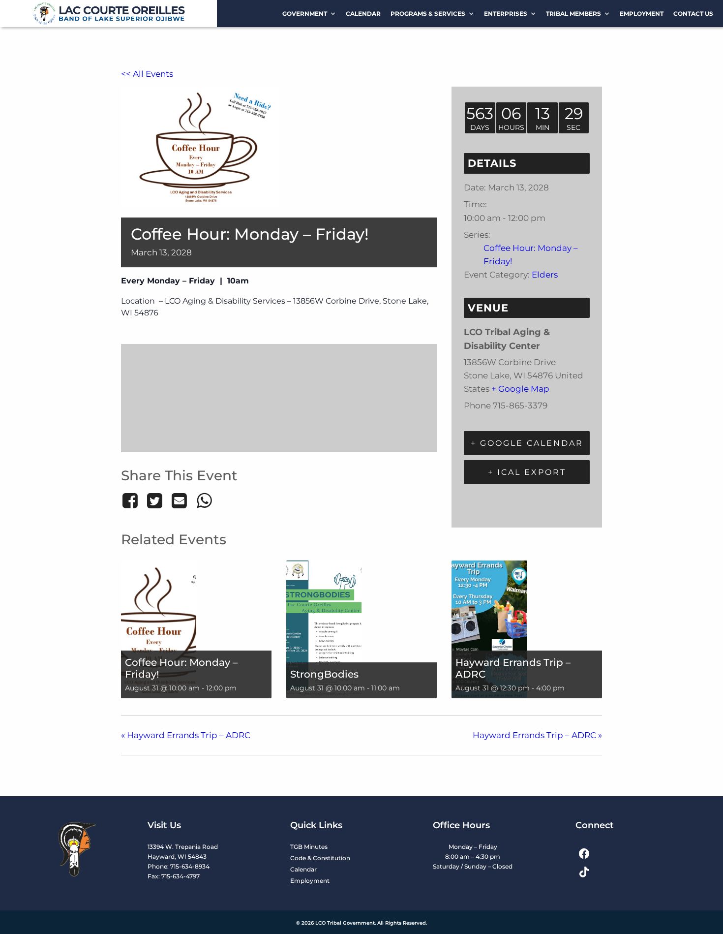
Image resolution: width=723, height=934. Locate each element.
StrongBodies (324, 674)
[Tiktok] (584, 871)
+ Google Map (520, 389)
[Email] (179, 500)
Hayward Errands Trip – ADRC (185, 735)
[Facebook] (131, 500)
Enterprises (505, 13)
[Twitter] (154, 500)
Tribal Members (573, 13)
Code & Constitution (320, 858)
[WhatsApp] (204, 500)
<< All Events (147, 74)
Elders (545, 275)
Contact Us (693, 13)
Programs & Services (428, 13)
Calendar (363, 13)
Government (304, 13)
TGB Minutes (309, 846)
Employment (641, 13)
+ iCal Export (527, 472)
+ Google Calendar (527, 443)
